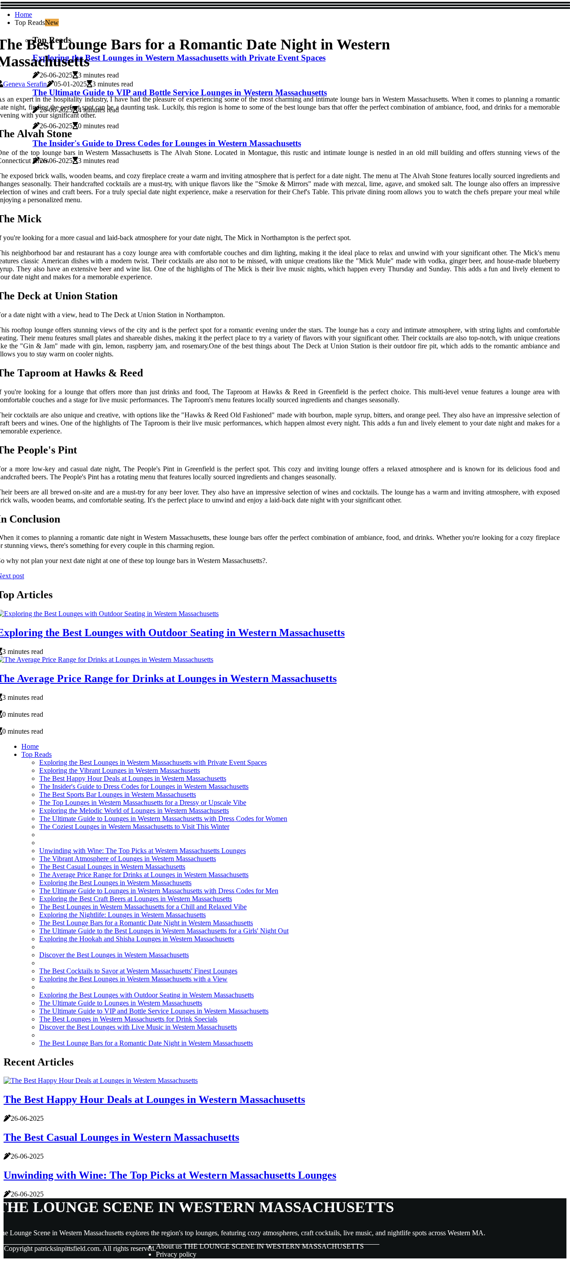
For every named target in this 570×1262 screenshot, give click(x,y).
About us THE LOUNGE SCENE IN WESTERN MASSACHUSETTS (260, 1246)
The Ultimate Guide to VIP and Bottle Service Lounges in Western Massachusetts (154, 1011)
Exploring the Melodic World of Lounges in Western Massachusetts (134, 810)
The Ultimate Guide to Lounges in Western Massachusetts (120, 1003)
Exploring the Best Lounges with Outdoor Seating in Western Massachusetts (146, 995)
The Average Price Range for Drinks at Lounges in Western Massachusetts (143, 874)
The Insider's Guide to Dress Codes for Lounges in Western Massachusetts (143, 786)
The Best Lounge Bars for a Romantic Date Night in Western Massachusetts (146, 923)
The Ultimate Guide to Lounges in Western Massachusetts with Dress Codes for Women (163, 818)
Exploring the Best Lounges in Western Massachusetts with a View (133, 979)
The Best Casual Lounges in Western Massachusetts (112, 866)
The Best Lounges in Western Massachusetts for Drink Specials (128, 1019)
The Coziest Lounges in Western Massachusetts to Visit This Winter (134, 826)
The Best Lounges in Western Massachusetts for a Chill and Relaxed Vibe (143, 907)
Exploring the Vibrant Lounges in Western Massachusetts (119, 770)
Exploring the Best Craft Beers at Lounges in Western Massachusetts (135, 899)
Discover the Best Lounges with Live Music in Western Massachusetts (138, 1027)
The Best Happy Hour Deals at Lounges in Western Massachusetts (132, 778)
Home (23, 14)
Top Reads (36, 754)
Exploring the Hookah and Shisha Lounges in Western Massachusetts (136, 939)
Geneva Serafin (25, 84)
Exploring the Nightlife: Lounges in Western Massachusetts (122, 915)
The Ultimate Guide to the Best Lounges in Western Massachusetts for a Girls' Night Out (164, 931)
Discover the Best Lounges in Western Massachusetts (114, 955)
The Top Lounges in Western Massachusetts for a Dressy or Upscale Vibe (142, 802)
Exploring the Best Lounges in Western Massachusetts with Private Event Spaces (153, 762)
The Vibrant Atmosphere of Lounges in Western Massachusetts (127, 858)
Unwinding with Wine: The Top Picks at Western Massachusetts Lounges (142, 850)
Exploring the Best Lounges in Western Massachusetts (115, 882)
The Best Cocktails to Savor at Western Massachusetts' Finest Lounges (138, 971)
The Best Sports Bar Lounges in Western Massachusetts (117, 794)
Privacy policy (176, 1254)
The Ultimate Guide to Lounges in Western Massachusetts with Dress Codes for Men (158, 890)
